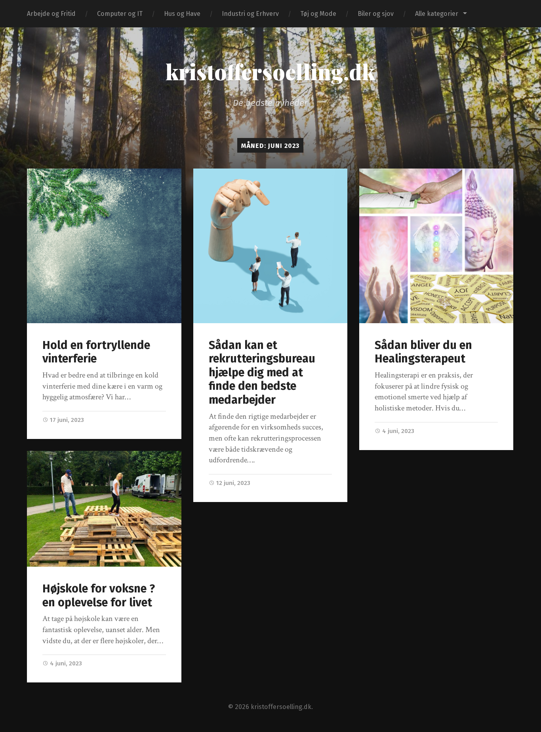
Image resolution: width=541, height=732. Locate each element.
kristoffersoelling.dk (270, 71)
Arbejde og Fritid (51, 13)
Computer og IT (120, 13)
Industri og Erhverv (250, 13)
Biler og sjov (376, 13)
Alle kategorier (436, 13)
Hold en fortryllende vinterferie (96, 352)
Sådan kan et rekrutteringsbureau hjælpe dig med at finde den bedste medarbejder (262, 372)
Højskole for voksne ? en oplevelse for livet (98, 595)
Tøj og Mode (318, 13)
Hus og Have (182, 13)
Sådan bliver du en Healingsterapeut (423, 352)
